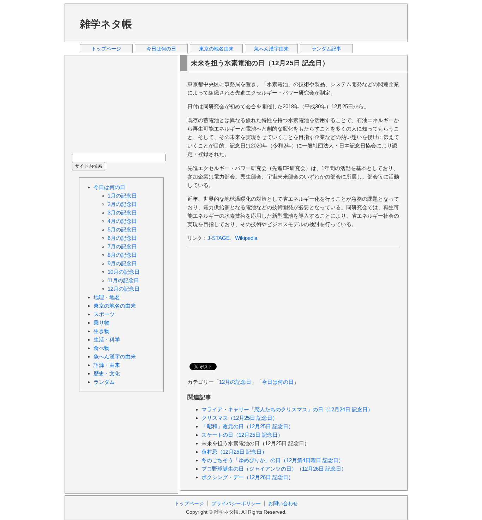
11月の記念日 (123, 280)
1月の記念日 (122, 196)
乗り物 (101, 323)
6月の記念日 (122, 238)
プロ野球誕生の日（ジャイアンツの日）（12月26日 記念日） (274, 469)
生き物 (101, 331)
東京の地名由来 (216, 49)
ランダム (104, 382)
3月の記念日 (122, 213)
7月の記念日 (122, 246)
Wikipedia (246, 238)
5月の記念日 (122, 229)
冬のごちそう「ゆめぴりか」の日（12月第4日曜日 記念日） (272, 460)
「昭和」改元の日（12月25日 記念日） (247, 426)
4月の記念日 (122, 221)
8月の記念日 (122, 255)
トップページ (106, 49)
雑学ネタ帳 (106, 24)
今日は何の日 (161, 49)
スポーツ (104, 314)
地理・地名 (107, 297)
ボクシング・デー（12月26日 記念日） (247, 477)
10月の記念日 (124, 272)
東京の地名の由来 (115, 306)
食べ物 (101, 348)
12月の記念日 (235, 382)
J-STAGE (218, 238)
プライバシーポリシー (236, 503)
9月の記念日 (122, 263)
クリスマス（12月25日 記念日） (239, 418)
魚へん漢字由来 (271, 49)
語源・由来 (107, 365)
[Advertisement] (272, 22)
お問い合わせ (283, 503)
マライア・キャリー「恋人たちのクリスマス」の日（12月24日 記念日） (287, 409)
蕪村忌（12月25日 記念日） (234, 452)
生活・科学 (107, 340)
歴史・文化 (107, 373)
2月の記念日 (122, 204)
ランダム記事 (326, 49)
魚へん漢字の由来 (115, 356)
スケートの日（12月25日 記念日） (242, 435)
